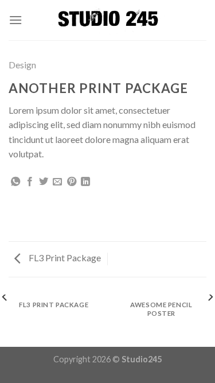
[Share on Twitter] (43, 182)
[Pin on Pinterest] (71, 182)
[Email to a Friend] (57, 182)
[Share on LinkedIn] (85, 182)
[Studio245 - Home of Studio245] (107, 20)
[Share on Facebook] (29, 182)
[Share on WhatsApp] (15, 182)
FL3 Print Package (64, 257)
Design (22, 64)
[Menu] (15, 20)
